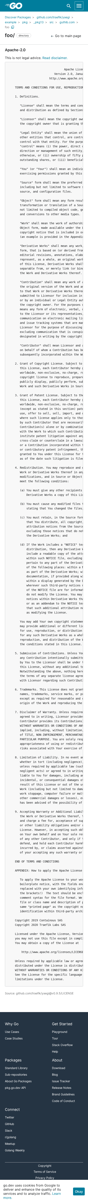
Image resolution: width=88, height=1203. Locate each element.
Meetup (10, 1143)
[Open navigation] (79, 6)
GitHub (9, 1124)
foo (7, 27)
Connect (12, 1109)
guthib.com (67, 22)
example (10, 22)
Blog (55, 1074)
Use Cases (12, 1031)
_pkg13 (39, 22)
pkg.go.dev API (15, 1087)
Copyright (44, 1165)
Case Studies (14, 1038)
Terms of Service (45, 1171)
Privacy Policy (44, 1178)
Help (55, 1051)
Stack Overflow (62, 1045)
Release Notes (61, 1087)
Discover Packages (18, 17)
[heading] (17, 5)
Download (58, 1068)
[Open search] (69, 6)
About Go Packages (18, 1081)
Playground (59, 1031)
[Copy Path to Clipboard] (13, 27)
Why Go (12, 1024)
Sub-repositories (16, 1074)
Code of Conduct (63, 1101)
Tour (55, 1038)
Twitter (9, 1117)
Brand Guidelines (63, 1094)
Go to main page (67, 36)
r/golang (10, 1137)
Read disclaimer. (55, 58)
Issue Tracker (61, 1081)
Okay (79, 1191)
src (52, 22)
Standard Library (16, 1068)
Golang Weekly (15, 1150)
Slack (8, 1130)
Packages (13, 1060)
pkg (25, 22)
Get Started (62, 1024)
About (57, 1060)
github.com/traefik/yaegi (53, 17)
